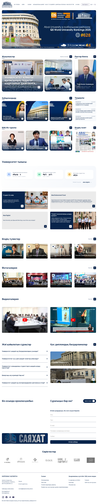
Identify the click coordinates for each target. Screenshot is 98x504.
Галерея (87, 480)
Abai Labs (43, 482)
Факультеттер (70, 4)
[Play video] (25, 320)
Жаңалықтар (72, 484)
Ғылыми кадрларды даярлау (48, 484)
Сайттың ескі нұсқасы (90, 482)
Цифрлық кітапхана (60, 4)
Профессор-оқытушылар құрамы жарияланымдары (54, 487)
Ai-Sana (77, 4)
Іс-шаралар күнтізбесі (74, 480)
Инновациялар (45, 480)
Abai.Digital (85, 4)
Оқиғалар (71, 482)
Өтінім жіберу (73, 442)
